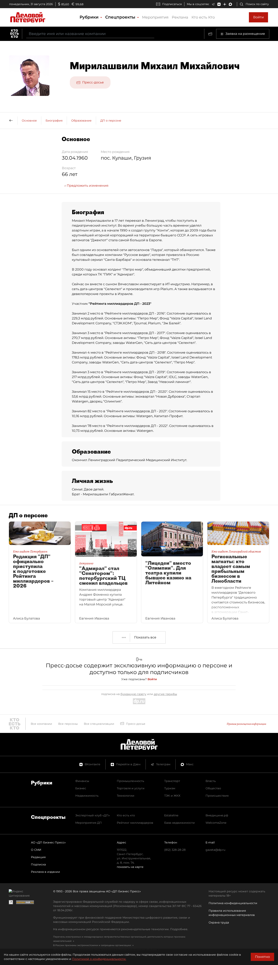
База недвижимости (179, 823)
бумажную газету (133, 694)
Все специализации (99, 724)
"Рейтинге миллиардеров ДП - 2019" (134, 372)
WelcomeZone (216, 823)
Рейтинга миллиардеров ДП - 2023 (120, 304)
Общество (213, 788)
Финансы (82, 781)
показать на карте (130, 867)
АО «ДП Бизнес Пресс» (48, 842)
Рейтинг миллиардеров (135, 823)
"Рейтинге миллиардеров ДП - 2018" (135, 352)
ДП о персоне (110, 120)
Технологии (125, 795)
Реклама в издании (45, 872)
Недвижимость (87, 795)
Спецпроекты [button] (121, 17)
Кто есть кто (126, 815)
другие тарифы (165, 694)
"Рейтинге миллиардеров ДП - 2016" (134, 313)
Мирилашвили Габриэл (103, 494)
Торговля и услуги (130, 788)
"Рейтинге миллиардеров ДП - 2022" (137, 426)
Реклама (180, 17)
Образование (81, 120)
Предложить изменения (87, 186)
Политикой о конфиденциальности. (99, 959)
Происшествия (217, 795)
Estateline (171, 815)
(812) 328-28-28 (175, 850)
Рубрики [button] (90, 17)
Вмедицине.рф (217, 815)
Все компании (41, 724)
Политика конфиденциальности (233, 903)
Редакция (38, 857)
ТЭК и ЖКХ (172, 795)
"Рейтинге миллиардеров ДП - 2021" (136, 411)
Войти (258, 17)
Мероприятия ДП (88, 823)
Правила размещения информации (246, 724)
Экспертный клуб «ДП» (92, 815)
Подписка (38, 864)
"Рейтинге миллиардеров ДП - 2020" (136, 392)
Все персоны (68, 724)
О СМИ (36, 850)
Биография (54, 120)
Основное (29, 120)
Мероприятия (155, 17)
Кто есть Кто (203, 17)
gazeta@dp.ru (215, 850)
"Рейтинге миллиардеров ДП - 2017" (134, 333)
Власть (211, 781)
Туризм (169, 788)
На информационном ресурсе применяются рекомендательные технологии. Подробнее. (120, 929)
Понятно (262, 957)
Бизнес (80, 788)
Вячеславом (128, 284)
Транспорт (172, 781)
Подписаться (172, 4)
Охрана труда (219, 922)
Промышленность (130, 781)
